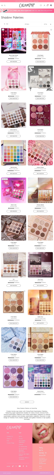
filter (7, 23)
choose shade (40, 61)
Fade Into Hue (14, 167)
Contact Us (10, 436)
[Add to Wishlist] (24, 30)
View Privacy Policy (42, 463)
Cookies (21, 444)
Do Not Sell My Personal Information (23, 450)
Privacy (21, 438)
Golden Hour (40, 316)
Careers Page (10, 443)
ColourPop (9, 473)
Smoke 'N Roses (40, 167)
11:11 (13, 279)
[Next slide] (53, 1)
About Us (9, 438)
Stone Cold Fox (13, 129)
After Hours (40, 279)
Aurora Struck (40, 391)
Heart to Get (13, 204)
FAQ (8, 440)
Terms (20, 436)
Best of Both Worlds (13, 55)
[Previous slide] (0, 1)
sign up (40, 466)
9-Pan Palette (40, 55)
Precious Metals (40, 204)
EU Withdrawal (23, 446)
